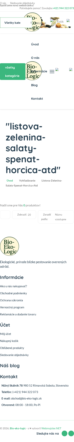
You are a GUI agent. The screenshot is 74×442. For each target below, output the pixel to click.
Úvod (35, 44)
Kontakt (37, 98)
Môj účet (5, 333)
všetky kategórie (12, 72)
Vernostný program (12, 307)
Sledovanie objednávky (22, 3)
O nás (3, 3)
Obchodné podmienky (13, 293)
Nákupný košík (9, 341)
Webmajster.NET (51, 428)
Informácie (39, 71)
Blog (34, 85)
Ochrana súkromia (11, 300)
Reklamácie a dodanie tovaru (18, 314)
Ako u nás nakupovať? (13, 286)
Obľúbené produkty (12, 348)
